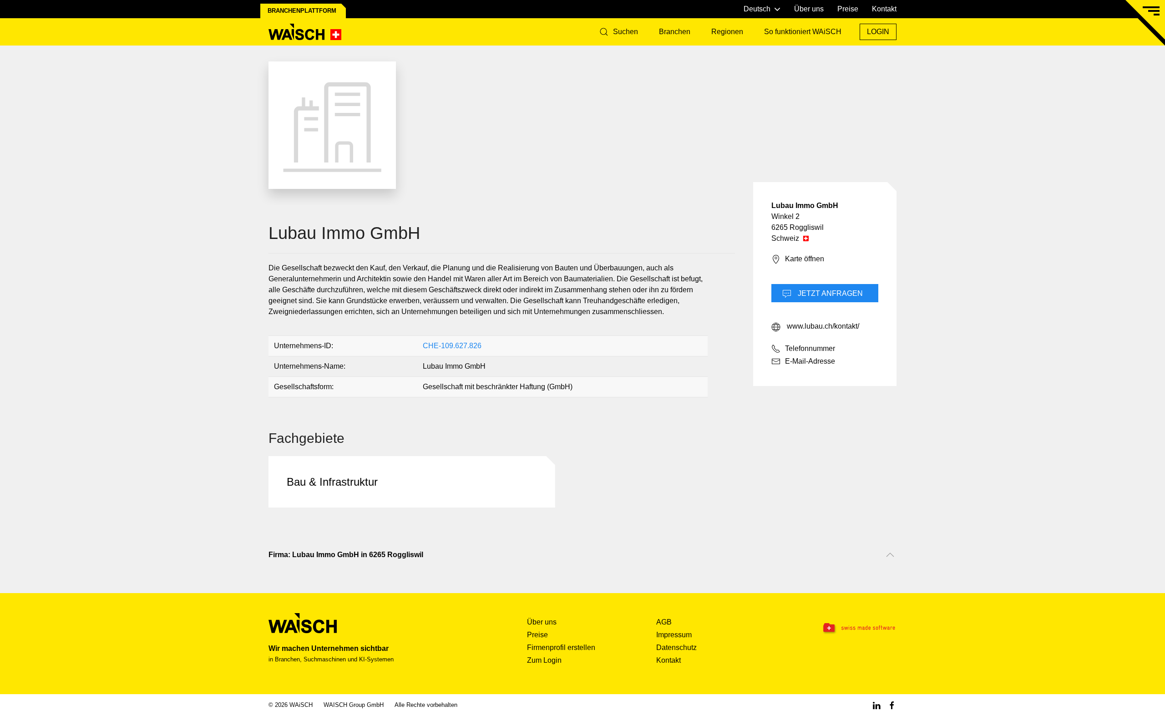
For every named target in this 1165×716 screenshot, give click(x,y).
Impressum (674, 635)
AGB (664, 622)
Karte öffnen (804, 259)
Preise (847, 9)
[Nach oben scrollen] (890, 554)
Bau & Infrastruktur (332, 482)
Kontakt (884, 9)
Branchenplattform (302, 10)
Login (878, 32)
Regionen (727, 32)
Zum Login (544, 660)
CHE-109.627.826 (452, 346)
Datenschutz (676, 647)
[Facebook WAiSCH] (892, 704)
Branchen (674, 32)
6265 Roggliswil (797, 227)
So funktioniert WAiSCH (802, 32)
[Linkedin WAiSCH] (876, 704)
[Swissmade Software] (841, 628)
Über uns (809, 9)
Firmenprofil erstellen (561, 647)
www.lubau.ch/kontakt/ (822, 326)
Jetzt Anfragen (829, 293)
